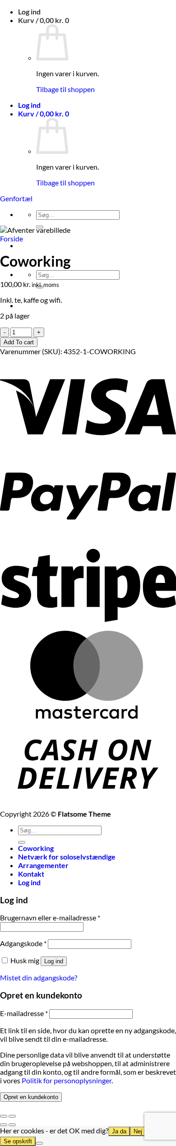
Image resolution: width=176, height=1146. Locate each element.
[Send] (21, 842)
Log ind (53, 961)
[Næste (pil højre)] (12, 1124)
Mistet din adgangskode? (38, 977)
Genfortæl (16, 198)
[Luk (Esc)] (3, 1116)
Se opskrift (18, 1141)
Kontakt (31, 873)
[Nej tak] (39, 1143)
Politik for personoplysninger (66, 1080)
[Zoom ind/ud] (12, 1116)
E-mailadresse (24, 1013)
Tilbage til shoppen (65, 89)
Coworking (36, 848)
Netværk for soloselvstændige (67, 856)
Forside (11, 238)
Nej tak (143, 1131)
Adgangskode (23, 943)
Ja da (119, 1131)
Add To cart (19, 342)
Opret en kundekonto (31, 1097)
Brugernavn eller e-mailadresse (50, 917)
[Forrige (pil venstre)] (3, 1124)
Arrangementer (43, 865)
